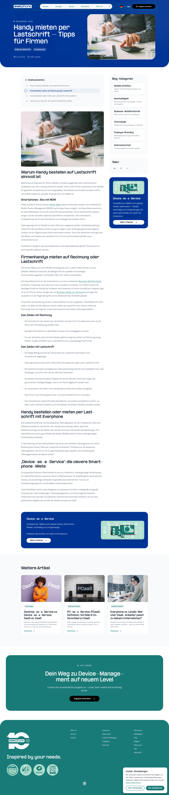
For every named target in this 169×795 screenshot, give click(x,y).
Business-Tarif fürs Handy (90, 281)
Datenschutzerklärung (133, 782)
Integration (106, 741)
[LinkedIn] (84, 783)
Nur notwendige (135, 788)
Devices (71, 6)
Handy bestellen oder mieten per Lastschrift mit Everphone (51, 95)
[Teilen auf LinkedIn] (114, 168)
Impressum (106, 730)
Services (45, 6)
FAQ (135, 749)
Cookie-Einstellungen (109, 738)
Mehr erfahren (126, 222)
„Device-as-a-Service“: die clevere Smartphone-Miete (49, 100)
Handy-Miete (55, 204)
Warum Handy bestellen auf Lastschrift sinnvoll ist (48, 85)
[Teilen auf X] (121, 168)
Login (128, 6)
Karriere (73, 734)
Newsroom (138, 752)
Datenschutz (106, 734)
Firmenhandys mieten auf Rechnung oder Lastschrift (49, 90)
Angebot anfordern (145, 6)
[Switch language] (122, 6)
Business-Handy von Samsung (70, 292)
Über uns (99, 6)
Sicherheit (105, 745)
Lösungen (58, 6)
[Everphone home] (23, 6)
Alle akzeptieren (155, 788)
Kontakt (73, 738)
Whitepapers (138, 734)
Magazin (137, 741)
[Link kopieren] (127, 168)
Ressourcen (85, 6)
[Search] (109, 6)
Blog (31, 21)
